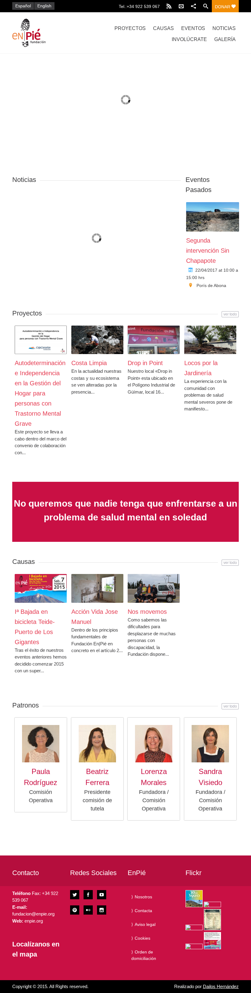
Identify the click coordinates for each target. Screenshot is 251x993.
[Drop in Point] (154, 340)
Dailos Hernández (221, 986)
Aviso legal (145, 924)
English (44, 5)
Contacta (143, 910)
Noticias (224, 28)
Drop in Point (145, 363)
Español (23, 5)
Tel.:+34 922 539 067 (139, 6)
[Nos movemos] (154, 588)
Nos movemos (147, 611)
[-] (46, 32)
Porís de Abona (211, 285)
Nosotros (143, 896)
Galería (225, 39)
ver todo (230, 314)
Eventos (193, 28)
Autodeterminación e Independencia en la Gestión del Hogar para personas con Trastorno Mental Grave (40, 393)
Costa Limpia (89, 363)
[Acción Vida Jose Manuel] (97, 588)
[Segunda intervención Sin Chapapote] (212, 217)
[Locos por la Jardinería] (210, 340)
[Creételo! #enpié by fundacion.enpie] (212, 904)
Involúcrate (189, 39)
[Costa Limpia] (97, 340)
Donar (223, 6)
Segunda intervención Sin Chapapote (207, 250)
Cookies (142, 938)
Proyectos (130, 28)
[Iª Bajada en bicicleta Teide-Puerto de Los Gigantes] (41, 588)
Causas (163, 28)
